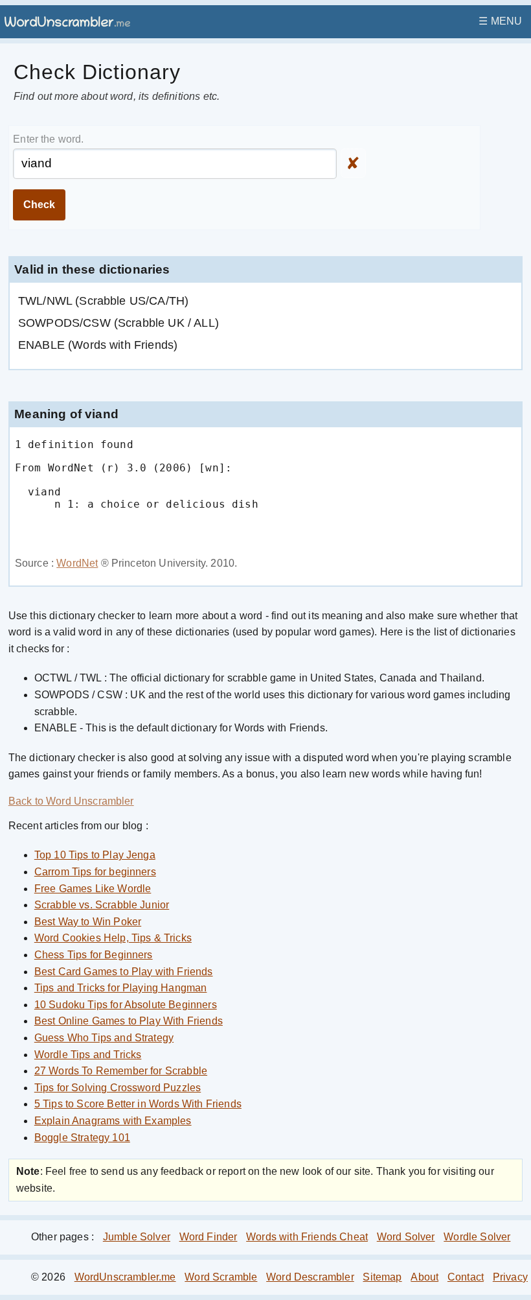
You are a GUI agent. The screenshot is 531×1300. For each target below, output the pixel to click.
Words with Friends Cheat (307, 1236)
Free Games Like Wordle (93, 888)
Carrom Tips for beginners (95, 871)
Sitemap (382, 1276)
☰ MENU (500, 21)
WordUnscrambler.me (125, 1276)
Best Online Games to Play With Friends (128, 1020)
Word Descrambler (310, 1276)
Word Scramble (221, 1276)
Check (39, 204)
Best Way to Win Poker (87, 921)
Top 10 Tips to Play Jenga (94, 854)
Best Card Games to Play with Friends (123, 971)
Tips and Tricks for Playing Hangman (120, 987)
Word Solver (406, 1236)
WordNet (77, 563)
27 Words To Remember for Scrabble (120, 1070)
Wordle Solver (477, 1236)
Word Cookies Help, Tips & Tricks (113, 937)
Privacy (510, 1276)
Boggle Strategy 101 (82, 1137)
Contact (465, 1276)
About (424, 1276)
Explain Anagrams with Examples (113, 1120)
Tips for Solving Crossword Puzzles (117, 1087)
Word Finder (208, 1236)
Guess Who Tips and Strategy (104, 1037)
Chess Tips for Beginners (93, 954)
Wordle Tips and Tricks (88, 1054)
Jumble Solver (136, 1236)
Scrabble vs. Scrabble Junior (101, 904)
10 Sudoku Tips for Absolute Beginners (125, 1004)
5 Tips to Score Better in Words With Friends (138, 1103)
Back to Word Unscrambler (71, 801)
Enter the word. (48, 139)
